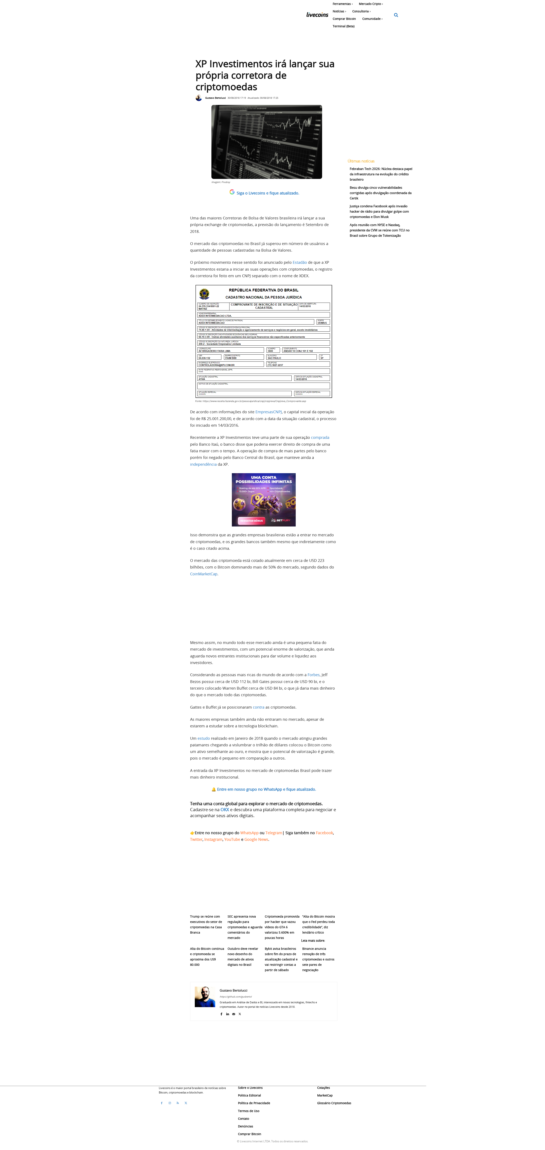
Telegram (273, 832)
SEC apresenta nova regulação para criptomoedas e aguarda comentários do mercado (245, 927)
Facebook (324, 832)
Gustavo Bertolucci (215, 97)
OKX (225, 809)
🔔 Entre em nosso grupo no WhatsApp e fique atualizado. (263, 789)
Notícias (197, 976)
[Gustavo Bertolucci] (200, 98)
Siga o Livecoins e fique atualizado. (268, 193)
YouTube (232, 839)
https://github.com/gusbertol (236, 996)
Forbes (314, 674)
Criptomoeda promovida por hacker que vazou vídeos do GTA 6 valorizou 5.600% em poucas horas (282, 927)
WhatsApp (249, 832)
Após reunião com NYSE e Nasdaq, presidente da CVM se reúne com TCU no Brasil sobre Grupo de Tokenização (380, 230)
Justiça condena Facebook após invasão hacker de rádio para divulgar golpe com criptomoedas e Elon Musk (379, 211)
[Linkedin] (227, 1013)
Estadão (300, 262)
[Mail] (233, 1013)
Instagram (213, 839)
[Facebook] (221, 1013)
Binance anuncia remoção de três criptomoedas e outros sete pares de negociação (318, 959)
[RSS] (178, 1103)
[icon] (396, 15)
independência (203, 464)
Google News (256, 839)
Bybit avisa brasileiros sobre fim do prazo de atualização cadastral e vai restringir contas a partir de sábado (281, 959)
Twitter (196, 839)
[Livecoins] (317, 15)
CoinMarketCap (203, 573)
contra (258, 707)
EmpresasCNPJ (268, 411)
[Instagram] (169, 1103)
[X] (239, 1013)
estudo (204, 738)
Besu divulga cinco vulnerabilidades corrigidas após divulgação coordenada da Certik (381, 192)
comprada (320, 437)
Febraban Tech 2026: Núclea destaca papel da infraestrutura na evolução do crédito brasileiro (381, 174)
